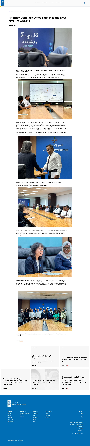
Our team (9, 415)
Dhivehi (21, 341)
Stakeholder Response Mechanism (76, 424)
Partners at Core (10, 419)
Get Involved (59, 2)
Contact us (48, 417)
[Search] (81, 415)
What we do (44, 2)
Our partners (10, 417)
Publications (35, 417)
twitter (70, 433)
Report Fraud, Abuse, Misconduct (76, 422)
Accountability (79, 426)
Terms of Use (80, 430)
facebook (72, 433)
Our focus (22, 416)
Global (84, 3)
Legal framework (11, 421)
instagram (79, 433)
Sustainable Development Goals (25, 414)
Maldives (8, 2)
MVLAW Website (36, 70)
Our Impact (52, 2)
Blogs (34, 415)
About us (9, 413)
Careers (47, 413)
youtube (77, 433)
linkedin (75, 433)
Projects (34, 419)
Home (10, 11)
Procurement (48, 415)
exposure (81, 433)
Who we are (37, 2)
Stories (34, 421)
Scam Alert (80, 428)
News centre (35, 413)
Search (87, 3)
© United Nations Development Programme (15, 440)
